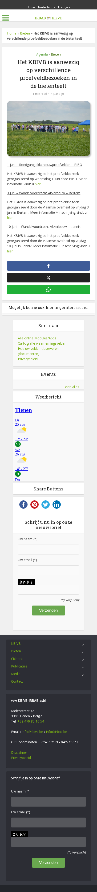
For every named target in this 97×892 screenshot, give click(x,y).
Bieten (25, 33)
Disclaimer (19, 752)
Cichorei (17, 658)
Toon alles (71, 387)
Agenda (42, 54)
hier (37, 184)
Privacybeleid (28, 359)
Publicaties (19, 666)
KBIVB (16, 643)
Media (15, 673)
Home (31, 7)
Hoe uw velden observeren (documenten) (38, 351)
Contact (17, 681)
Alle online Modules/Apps (37, 338)
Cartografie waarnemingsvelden (42, 343)
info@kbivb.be (32, 731)
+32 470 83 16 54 (30, 721)
